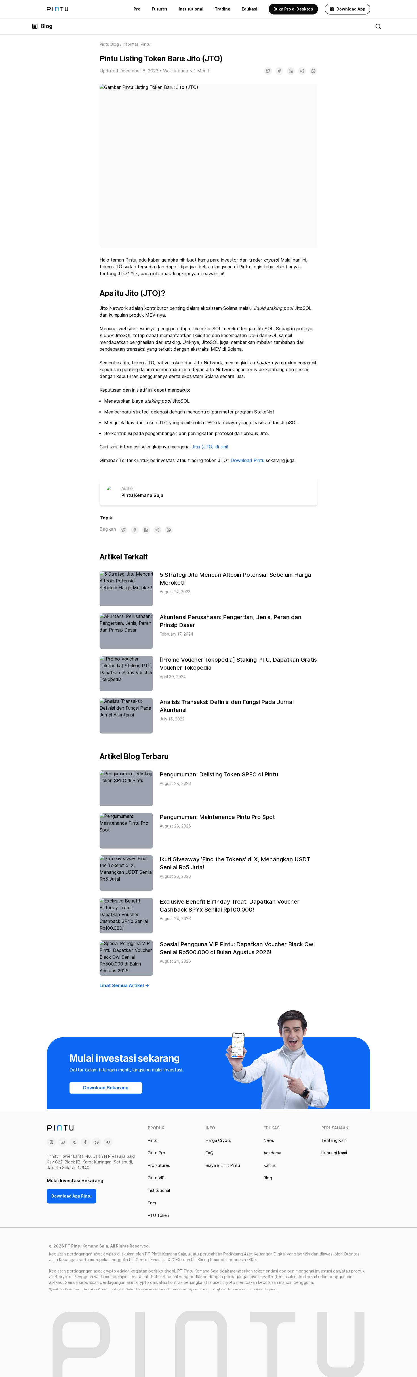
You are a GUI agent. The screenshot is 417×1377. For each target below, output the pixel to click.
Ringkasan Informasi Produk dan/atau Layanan (245, 1289)
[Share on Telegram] (302, 71)
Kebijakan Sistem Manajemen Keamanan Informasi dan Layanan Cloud (160, 1289)
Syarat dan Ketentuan (64, 1289)
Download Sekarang (106, 1087)
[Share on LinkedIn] (291, 71)
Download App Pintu (71, 1196)
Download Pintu (247, 460)
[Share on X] (268, 71)
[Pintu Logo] (57, 9)
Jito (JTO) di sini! (210, 447)
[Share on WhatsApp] (313, 71)
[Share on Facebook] (279, 71)
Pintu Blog (109, 44)
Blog (46, 26)
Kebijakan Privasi (95, 1289)
